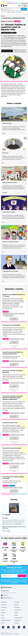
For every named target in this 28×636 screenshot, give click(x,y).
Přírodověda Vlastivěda (6, 32)
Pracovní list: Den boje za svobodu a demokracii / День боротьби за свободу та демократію (12, 397)
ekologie (9, 12)
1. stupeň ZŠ (17, 21)
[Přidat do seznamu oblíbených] (25, 108)
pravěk (13, 12)
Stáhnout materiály (7, 51)
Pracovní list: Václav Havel (9, 422)
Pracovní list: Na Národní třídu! (11, 325)
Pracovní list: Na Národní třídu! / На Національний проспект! (12, 353)
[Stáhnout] (11, 319)
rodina (16, 12)
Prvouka (14, 32)
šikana (20, 12)
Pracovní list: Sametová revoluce (11, 448)
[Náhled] (14, 319)
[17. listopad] (14, 519)
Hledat (24, 9)
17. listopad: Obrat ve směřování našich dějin (13, 18)
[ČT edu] (4, 6)
